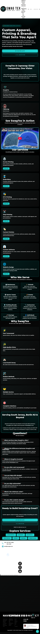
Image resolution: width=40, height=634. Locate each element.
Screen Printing (10, 534)
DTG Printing (30, 534)
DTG (9, 621)
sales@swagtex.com (8, 546)
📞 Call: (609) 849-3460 (20, 54)
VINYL (10, 622)
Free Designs (5, 623)
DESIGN (10, 625)
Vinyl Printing (7, 538)
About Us (4, 624)
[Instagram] (20, 567)
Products (4, 622)
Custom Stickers (11, 623)
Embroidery (20, 534)
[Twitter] (26, 619)
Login (22, 9)
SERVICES (4, 621)
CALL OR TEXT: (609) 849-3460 (9, 543)
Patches (16, 538)
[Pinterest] (27, 619)
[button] (23, 6)
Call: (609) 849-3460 (20, 523)
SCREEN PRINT (11, 620)
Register (25, 9)
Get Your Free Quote (20, 50)
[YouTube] (20, 571)
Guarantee (16, 621)
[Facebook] (20, 563)
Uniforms (23, 538)
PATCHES (10, 624)
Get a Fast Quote (20, 605)
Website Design (33, 538)
